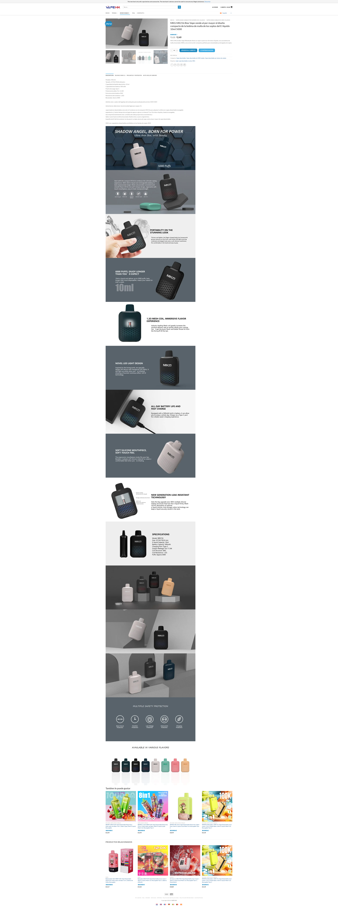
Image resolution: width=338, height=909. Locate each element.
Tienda (114, 13)
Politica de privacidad (187, 897)
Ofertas (159, 897)
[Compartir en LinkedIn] (184, 64)
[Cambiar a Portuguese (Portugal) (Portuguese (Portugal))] (177, 904)
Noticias (153, 897)
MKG (193, 61)
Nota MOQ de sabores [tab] (150, 75)
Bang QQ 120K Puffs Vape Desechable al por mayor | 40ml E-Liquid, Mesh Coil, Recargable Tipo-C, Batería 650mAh (152, 880)
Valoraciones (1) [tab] (120, 75)
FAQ (133, 13)
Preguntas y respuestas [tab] (134, 75)
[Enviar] (179, 7)
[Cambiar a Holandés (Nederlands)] (157, 904)
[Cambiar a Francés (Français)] (165, 904)
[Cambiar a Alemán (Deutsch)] (169, 904)
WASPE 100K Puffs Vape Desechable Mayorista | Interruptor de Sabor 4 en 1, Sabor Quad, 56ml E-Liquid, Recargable (121, 826)
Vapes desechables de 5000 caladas (218, 20)
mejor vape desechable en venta (184, 61)
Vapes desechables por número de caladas (190, 20)
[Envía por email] (178, 64)
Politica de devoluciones (171, 897)
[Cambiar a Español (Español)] (181, 904)
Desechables (124, 13)
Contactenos (198, 897)
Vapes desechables (181, 58)
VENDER (147, 897)
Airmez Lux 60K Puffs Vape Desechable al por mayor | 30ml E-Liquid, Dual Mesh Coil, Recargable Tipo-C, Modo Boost (184, 880)
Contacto (140, 13)
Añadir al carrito (188, 50)
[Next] (164, 34)
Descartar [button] (207, 1)
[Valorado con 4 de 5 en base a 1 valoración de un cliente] (201, 34)
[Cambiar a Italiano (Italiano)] (173, 904)
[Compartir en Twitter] (175, 64)
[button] (226, 7)
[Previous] (109, 34)
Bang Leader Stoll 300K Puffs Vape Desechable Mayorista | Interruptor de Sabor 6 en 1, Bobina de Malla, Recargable (119, 880)
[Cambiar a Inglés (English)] (161, 904)
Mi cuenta (138, 897)
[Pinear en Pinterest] (181, 64)
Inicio (108, 13)
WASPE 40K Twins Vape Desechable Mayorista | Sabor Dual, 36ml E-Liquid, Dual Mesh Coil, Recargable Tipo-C (184, 826)
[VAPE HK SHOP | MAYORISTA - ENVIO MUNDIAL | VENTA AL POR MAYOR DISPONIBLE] (113, 7)
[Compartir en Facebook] (171, 64)
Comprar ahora (206, 50)
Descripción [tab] (110, 75)
